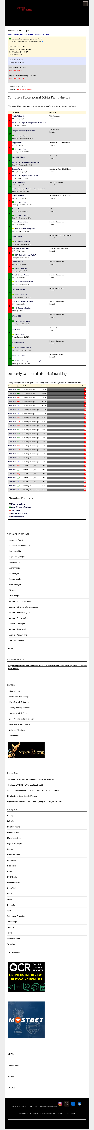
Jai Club (22, 1113)
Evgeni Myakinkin (18, 157)
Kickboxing (11, 866)
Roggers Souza (17, 143)
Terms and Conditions (48, 1106)
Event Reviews (13, 832)
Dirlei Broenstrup (18, 195)
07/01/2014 (12, 450)
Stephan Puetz (17, 169)
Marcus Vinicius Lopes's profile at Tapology (26, 41)
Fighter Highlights (14, 843)
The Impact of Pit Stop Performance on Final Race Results (30, 779)
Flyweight (13, 590)
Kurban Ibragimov (18, 182)
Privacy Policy (33, 1106)
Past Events (14, 735)
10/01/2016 (12, 414)
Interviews (11, 860)
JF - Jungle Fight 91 (21, 149)
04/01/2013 (12, 470)
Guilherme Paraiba (18, 289)
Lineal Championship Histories (21, 719)
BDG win (11, 1076)
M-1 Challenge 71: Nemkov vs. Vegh (27, 175)
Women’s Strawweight (18, 629)
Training (10, 927)
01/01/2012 (12, 490)
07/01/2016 (12, 417)
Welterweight (14, 568)
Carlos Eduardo (17, 262)
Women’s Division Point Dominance (23, 607)
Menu (85, 3)
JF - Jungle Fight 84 (21, 202)
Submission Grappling (16, 916)
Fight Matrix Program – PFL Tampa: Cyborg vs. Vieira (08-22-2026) (34, 802)
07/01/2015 (12, 434)
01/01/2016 (12, 425)
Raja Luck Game (14, 952)
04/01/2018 (12, 389)
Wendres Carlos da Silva (20, 248)
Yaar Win (59, 1113)
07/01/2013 (12, 466)
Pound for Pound (16, 540)
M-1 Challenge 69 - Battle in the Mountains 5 (30, 189)
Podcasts (11, 905)
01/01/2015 (12, 442)
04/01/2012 (12, 486)
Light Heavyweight (17, 556)
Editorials (11, 821)
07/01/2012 (12, 482)
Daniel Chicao (17, 236)
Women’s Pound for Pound (20, 601)
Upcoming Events (14, 938)
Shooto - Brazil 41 (21, 268)
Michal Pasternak (19, 513)
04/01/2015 (12, 438)
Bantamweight (15, 584)
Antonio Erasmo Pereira (20, 275)
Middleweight (14, 562)
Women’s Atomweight (18, 635)
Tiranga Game (70, 1113)
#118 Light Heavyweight (17, 78)
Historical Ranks (14, 855)
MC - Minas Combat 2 (22, 242)
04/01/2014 (12, 454)
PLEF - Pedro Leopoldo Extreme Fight (28, 361)
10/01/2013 (12, 462)
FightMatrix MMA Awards (20, 724)
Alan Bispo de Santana (21, 507)
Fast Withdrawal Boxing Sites (44, 1113)
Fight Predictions (14, 838)
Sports (10, 910)
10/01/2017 (12, 397)
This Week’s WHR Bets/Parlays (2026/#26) (25, 785)
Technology (12, 921)
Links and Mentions (17, 730)
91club (10, 648)
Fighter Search (15, 691)
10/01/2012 (12, 478)
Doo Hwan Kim (18, 504)
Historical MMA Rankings (19, 702)
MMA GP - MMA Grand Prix (24, 281)
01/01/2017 (12, 409)
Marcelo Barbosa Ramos (20, 222)
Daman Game (13, 1065)
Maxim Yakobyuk (26, 89)
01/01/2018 (12, 393)
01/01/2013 (12, 474)
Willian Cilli (16, 316)
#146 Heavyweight (15, 70)
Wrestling (11, 944)
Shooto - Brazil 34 (21, 295)
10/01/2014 (12, 446)
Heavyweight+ (15, 551)
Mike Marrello (17, 516)
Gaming (10, 849)
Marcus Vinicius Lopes (18, 30)
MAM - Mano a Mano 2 (23, 348)
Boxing (10, 815)
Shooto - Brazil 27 (21, 334)
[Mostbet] (26, 1038)
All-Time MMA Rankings (19, 696)
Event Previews (13, 827)
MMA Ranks (12, 877)
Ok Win (11, 1054)
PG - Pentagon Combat (22, 308)
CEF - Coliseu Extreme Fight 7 (25, 255)
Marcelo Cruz (17, 209)
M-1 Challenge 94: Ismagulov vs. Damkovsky (30, 123)
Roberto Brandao (18, 342)
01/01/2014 (12, 458)
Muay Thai (11, 888)
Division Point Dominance (19, 545)
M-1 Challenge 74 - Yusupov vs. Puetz (27, 162)
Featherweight (15, 579)
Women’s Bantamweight (19, 618)
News (9, 894)
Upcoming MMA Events (18, 713)
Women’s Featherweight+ (19, 612)
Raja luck (11, 1088)
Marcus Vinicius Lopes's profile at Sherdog (26, 39)
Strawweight (14, 596)
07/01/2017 (12, 401)
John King (15, 510)
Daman (28, 1113)
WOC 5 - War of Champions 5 (25, 228)
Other (9, 899)
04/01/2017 (12, 405)
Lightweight (14, 573)
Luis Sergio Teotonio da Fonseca (23, 301)
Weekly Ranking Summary (19, 707)
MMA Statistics (13, 882)
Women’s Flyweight (17, 623)
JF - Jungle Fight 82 (21, 215)
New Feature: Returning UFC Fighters (22, 796)
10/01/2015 (12, 430)
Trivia (9, 933)
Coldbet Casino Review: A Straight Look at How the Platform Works (34, 790)
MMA (9, 871)
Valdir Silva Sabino (18, 356)
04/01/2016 (12, 422)
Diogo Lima (16, 329)
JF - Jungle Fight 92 (21, 136)
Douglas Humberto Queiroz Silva (23, 131)
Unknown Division (16, 640)
